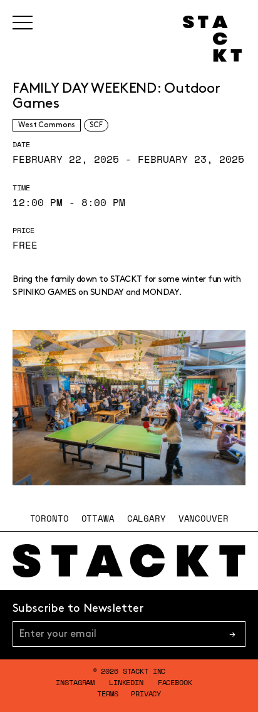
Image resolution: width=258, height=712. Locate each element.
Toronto (49, 518)
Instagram (75, 682)
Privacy (146, 693)
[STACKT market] (129, 560)
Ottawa (98, 518)
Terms (107, 693)
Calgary (146, 518)
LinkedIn (126, 682)
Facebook (175, 682)
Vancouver (203, 518)
